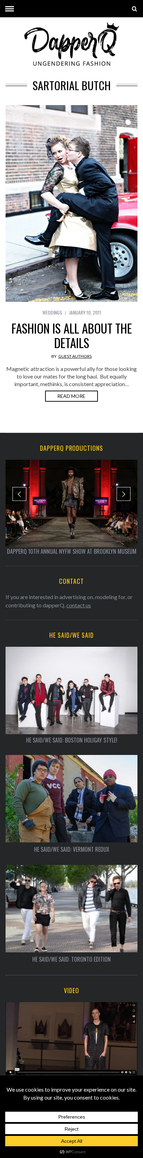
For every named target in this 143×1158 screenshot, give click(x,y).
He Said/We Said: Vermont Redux (71, 849)
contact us (78, 605)
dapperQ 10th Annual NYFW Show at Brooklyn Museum (71, 551)
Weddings (52, 312)
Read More (71, 396)
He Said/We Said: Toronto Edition (71, 959)
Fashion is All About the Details (71, 335)
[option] (71, 507)
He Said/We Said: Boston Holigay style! (71, 740)
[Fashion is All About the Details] (71, 203)
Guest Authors (75, 356)
